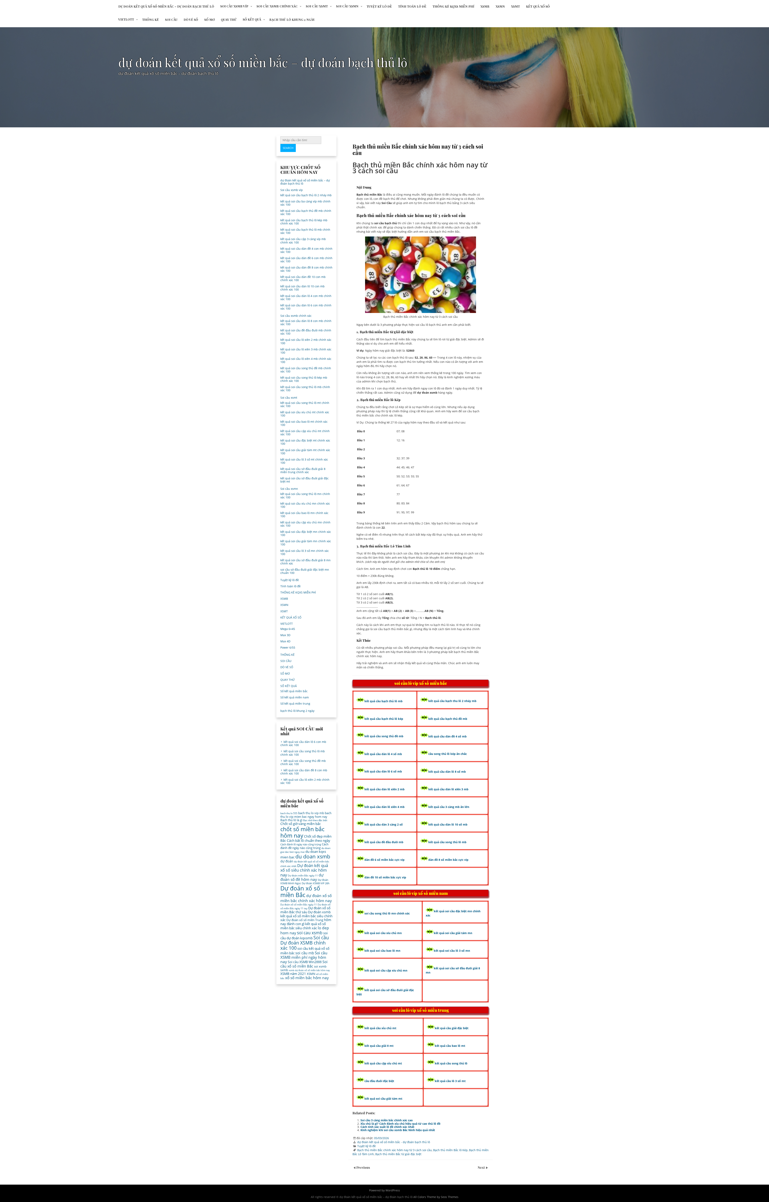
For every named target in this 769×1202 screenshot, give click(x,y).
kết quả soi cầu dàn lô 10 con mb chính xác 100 (302, 287)
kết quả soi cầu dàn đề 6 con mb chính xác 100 (306, 259)
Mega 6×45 (287, 629)
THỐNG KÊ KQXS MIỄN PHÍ (453, 6)
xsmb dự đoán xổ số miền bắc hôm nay (309, 970)
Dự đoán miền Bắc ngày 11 (303, 875)
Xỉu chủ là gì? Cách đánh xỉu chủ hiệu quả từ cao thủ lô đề (400, 1124)
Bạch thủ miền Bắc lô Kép (450, 1150)
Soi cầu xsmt (317, 6)
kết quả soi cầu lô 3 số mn (452, 951)
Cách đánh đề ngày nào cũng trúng (304, 846)
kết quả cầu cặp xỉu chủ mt (383, 1063)
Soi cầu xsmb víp (234, 6)
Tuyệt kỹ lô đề (379, 6)
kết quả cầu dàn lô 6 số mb (383, 771)
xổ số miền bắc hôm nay (307, 977)
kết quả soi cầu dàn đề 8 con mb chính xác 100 (306, 269)
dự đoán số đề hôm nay (302, 877)
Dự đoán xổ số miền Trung (304, 920)
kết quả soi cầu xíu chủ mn (383, 933)
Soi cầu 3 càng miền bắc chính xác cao (386, 1120)
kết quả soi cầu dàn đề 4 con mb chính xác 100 (306, 250)
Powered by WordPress (384, 1190)
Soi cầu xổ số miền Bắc (304, 963)
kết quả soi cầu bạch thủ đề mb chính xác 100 (305, 212)
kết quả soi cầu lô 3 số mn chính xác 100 (304, 552)
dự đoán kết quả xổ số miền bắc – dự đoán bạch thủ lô (166, 6)
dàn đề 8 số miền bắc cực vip (448, 860)
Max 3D (285, 635)
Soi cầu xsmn (347, 6)
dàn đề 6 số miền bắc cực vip (384, 860)
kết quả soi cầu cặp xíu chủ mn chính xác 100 (305, 523)
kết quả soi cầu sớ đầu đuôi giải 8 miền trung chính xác (302, 470)
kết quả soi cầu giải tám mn (453, 933)
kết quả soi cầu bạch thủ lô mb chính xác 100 (305, 231)
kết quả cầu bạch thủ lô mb (383, 701)
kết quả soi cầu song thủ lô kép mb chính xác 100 (303, 379)
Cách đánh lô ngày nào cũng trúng (300, 844)
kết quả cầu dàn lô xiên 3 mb (448, 789)
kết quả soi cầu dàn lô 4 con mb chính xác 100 (305, 297)
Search (288, 148)
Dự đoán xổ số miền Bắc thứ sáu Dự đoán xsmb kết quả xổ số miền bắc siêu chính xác (306, 914)
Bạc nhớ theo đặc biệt (315, 820)
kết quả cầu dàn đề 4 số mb (447, 736)
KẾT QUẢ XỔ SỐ (538, 6)
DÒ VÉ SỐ (191, 20)
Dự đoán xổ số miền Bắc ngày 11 (298, 904)
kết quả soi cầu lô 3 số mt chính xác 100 (304, 461)
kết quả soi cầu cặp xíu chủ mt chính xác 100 (305, 432)
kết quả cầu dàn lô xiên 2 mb (384, 789)
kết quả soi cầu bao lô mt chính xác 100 (304, 423)
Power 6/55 (287, 647)
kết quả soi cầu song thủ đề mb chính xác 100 (305, 369)
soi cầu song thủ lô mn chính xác (387, 913)
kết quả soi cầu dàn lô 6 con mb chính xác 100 (305, 306)
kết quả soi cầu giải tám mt (383, 1098)
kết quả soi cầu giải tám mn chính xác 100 (305, 542)
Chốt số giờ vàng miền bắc (300, 823)
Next (482, 1167)
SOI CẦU (171, 20)
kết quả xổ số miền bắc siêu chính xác (303, 925)
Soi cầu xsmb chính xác (277, 6)
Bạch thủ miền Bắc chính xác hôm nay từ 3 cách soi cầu (394, 1150)
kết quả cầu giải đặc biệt (451, 1028)
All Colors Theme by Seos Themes (435, 1197)
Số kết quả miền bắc (294, 691)
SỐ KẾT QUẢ (252, 19)
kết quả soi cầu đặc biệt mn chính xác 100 (305, 533)
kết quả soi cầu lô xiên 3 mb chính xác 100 (305, 350)
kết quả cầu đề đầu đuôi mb (383, 842)
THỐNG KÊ (150, 20)
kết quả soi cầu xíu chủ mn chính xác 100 (305, 505)
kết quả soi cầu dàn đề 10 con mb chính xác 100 (303, 278)
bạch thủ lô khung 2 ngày (292, 20)
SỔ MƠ (209, 20)
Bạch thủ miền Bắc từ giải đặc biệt (398, 1154)
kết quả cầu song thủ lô (451, 1063)
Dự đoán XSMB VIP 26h (315, 883)
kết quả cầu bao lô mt (450, 1046)
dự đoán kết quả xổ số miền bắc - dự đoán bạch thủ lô (393, 1142)
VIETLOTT (126, 19)
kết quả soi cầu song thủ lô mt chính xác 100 (304, 404)
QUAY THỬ (229, 20)
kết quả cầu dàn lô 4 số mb (383, 754)
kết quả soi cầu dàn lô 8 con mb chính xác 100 (305, 322)
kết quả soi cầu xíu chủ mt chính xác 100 (304, 413)
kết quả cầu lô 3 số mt (450, 1081)
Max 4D (285, 641)
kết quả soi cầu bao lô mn (382, 951)
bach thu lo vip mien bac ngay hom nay (305, 814)
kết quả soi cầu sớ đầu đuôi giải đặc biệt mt (304, 479)
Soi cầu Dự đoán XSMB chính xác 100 (304, 942)
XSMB (484, 6)
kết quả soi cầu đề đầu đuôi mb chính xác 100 (305, 331)
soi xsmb (320, 966)
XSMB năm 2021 (293, 973)
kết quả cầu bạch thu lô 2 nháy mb (452, 701)
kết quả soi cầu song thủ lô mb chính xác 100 (305, 388)
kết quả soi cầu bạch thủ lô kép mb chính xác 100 (303, 221)
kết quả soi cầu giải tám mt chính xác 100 (305, 451)
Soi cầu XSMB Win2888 (305, 962)
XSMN (500, 6)
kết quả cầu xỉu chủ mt (380, 1028)
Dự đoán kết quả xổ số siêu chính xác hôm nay (304, 870)
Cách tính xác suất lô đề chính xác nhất (387, 1127)
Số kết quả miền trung (295, 703)
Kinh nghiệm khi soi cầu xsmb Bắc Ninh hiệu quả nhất (397, 1130)
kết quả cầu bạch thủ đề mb (447, 719)
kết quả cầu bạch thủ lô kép (383, 719)
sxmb (284, 970)
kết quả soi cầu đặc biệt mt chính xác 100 (305, 442)
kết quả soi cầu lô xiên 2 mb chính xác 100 (305, 341)
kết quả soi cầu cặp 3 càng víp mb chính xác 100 (303, 240)
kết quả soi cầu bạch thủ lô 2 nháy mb (306, 195)
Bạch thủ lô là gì (291, 820)
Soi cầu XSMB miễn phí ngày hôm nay (303, 957)
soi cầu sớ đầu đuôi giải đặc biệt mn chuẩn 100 (304, 571)
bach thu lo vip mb (311, 813)
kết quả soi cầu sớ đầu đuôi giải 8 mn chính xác (305, 561)
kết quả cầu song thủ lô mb (447, 842)
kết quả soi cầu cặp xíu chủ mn (385, 970)
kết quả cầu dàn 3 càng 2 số (383, 824)
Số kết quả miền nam (294, 697)
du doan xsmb (312, 856)
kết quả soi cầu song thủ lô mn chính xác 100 (305, 495)
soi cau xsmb (309, 932)
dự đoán (286, 861)
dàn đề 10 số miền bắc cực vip (385, 877)
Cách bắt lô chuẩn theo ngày (308, 840)
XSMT (515, 6)
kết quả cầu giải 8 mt (379, 1046)
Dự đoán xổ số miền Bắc (300, 891)
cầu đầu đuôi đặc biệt (379, 1081)
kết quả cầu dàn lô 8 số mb (447, 772)
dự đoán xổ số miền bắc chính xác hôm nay (306, 898)
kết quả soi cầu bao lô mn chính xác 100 (304, 514)
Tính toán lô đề (412, 6)
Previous (363, 1167)
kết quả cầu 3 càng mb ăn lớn (448, 807)
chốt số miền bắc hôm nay (302, 832)
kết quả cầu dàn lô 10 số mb (447, 824)
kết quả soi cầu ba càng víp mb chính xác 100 (305, 202)
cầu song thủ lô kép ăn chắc (447, 754)
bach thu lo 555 (288, 813)
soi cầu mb (304, 953)
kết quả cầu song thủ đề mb (383, 736)
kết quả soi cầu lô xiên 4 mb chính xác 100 (305, 360)
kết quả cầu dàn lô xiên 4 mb (384, 807)
